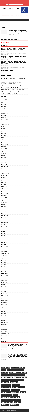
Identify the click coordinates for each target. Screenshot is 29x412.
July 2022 (3, 204)
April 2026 (3, 108)
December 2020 (4, 246)
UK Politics (4, 402)
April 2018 (3, 318)
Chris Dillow (23, 372)
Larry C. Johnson (16, 387)
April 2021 (3, 237)
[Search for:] (14, 4)
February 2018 (4, 322)
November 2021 (4, 222)
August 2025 (4, 126)
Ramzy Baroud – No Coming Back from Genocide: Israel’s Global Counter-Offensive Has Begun (13, 49)
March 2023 (4, 186)
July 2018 (3, 311)
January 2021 (4, 244)
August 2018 (4, 309)
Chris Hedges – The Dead (7, 70)
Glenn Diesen (11, 380)
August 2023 (4, 175)
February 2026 (4, 113)
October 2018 (4, 304)
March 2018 (4, 320)
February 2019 (4, 295)
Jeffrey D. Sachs (14, 382)
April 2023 (3, 184)
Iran (3, 382)
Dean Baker (4, 377)
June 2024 (3, 157)
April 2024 (3, 162)
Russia (12, 399)
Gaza (25, 377)
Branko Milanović (14, 372)
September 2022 (5, 200)
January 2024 (4, 168)
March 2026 (4, 111)
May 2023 (3, 182)
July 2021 (3, 231)
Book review (5, 372)
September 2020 (5, 253)
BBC (8, 370)
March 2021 (4, 240)
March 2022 (4, 213)
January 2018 (4, 324)
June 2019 (3, 286)
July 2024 (3, 155)
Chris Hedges (5, 375)
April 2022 (3, 211)
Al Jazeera (13, 367)
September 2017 (5, 333)
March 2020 (4, 266)
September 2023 (5, 173)
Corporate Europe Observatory (17, 375)
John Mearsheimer (6, 384)
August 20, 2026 (5, 65)
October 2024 (4, 148)
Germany (4, 380)
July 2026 (3, 102)
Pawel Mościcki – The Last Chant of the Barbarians (13, 53)
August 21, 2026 (5, 51)
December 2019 (4, 273)
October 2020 (4, 251)
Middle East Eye (5, 392)
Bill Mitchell (20, 370)
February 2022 (4, 215)
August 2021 (4, 229)
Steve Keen (18, 399)
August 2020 (4, 255)
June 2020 (3, 260)
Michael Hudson (6, 389)
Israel (7, 382)
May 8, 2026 (4, 359)
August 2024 (4, 153)
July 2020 (3, 257)
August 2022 (4, 202)
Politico (10, 394)
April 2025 (3, 135)
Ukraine (11, 402)
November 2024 (4, 146)
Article (3, 370)
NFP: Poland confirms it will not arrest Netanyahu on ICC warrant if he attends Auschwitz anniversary (17, 32)
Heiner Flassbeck (20, 380)
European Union (18, 377)
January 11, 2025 (11, 34)
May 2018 (3, 315)
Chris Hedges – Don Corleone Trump (16, 89)
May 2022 (3, 209)
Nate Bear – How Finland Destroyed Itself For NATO (13, 67)
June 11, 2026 (4, 349)
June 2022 (3, 206)
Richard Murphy (15, 397)
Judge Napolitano (6, 387)
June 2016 (3, 338)
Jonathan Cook (15, 384)
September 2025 (5, 124)
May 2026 (3, 106)
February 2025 (4, 140)
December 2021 (4, 220)
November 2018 (4, 302)
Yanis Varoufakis (14, 404)
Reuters (15, 394)
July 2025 (3, 128)
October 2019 (4, 278)
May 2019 (3, 289)
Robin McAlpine (5, 399)
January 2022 (4, 217)
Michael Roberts (15, 389)
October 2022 (4, 197)
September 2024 (5, 151)
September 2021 (5, 226)
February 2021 (4, 242)
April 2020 (3, 264)
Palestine (23, 392)
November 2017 (4, 329)
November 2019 (4, 275)
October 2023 (4, 171)
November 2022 (4, 195)
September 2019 (5, 280)
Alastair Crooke (6, 367)
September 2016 (5, 335)
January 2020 (4, 271)
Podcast (4, 394)
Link (23, 387)
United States (5, 404)
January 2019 (4, 298)
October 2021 (4, 224)
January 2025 (4, 142)
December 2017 (4, 327)
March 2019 (4, 293)
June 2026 (3, 104)
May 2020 (3, 262)
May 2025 (3, 133)
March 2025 (4, 137)
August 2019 (4, 282)
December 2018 (4, 300)
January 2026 (4, 115)
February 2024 (4, 166)
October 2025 (4, 122)
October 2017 (4, 331)
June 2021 (3, 233)
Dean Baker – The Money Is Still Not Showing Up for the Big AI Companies (13, 57)
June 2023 (3, 180)
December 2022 (4, 193)
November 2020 (4, 249)
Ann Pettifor (21, 367)
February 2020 (4, 269)
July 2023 (3, 177)
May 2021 (3, 235)
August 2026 (4, 99)
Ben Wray (13, 370)
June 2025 (3, 131)
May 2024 (3, 160)
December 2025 (4, 117)
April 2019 (3, 291)
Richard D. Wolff (6, 397)
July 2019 (3, 284)
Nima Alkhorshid (15, 392)
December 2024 (4, 144)
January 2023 (4, 191)
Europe (10, 377)
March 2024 (4, 164)
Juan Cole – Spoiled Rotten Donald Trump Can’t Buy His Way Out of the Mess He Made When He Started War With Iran (14, 62)
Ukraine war (17, 402)
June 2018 (3, 313)
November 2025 (4, 119)
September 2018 (5, 306)
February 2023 (4, 188)
